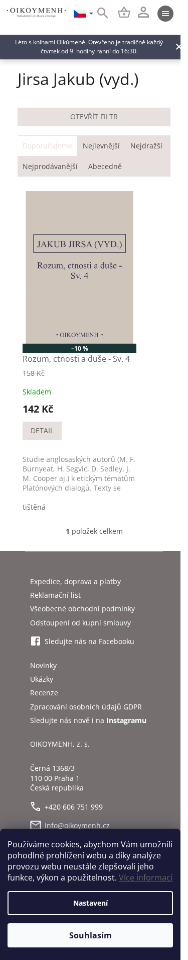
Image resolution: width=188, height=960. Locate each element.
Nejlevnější (101, 145)
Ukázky (41, 679)
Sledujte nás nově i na (88, 720)
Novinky (43, 665)
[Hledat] (97, 14)
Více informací (145, 877)
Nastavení (90, 903)
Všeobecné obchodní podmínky (82, 608)
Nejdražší (146, 145)
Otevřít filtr (94, 116)
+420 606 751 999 (74, 807)
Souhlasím (90, 935)
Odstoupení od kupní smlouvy (80, 622)
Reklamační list (55, 595)
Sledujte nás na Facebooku (89, 641)
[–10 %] (79, 267)
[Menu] (165, 14)
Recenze (44, 692)
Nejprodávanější (50, 166)
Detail (42, 430)
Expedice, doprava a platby (75, 581)
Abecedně (105, 166)
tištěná (34, 507)
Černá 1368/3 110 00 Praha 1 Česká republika (57, 777)
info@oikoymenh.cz (77, 825)
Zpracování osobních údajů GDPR (86, 706)
